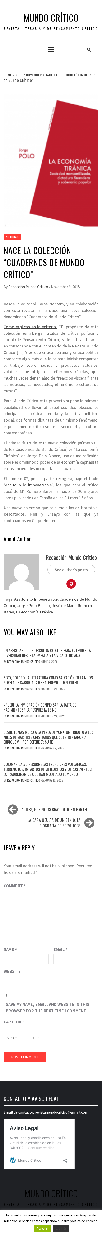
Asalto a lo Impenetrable (36, 599)
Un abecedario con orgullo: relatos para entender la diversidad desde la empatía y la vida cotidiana (47, 653)
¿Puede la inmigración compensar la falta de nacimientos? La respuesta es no (40, 707)
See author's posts (71, 569)
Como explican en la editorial (30, 326)
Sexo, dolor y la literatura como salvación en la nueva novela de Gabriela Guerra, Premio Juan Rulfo (48, 680)
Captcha (14, 1022)
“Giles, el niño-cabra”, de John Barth (54, 809)
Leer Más (61, 1228)
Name (10, 949)
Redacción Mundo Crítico (28, 286)
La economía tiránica (34, 612)
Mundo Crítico (51, 18)
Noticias (12, 237)
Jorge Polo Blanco (33, 605)
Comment (15, 885)
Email (60, 949)
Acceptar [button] (42, 1228)
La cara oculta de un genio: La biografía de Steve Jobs (54, 823)
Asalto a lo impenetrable (28, 485)
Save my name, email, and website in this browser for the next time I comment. (47, 1007)
